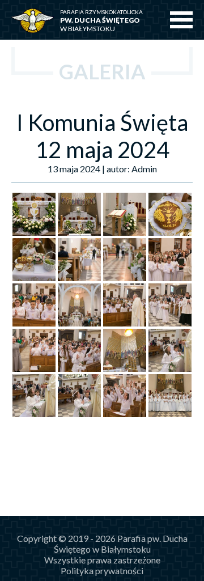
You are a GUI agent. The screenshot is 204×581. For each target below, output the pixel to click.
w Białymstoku (101, 21)
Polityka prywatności (102, 570)
